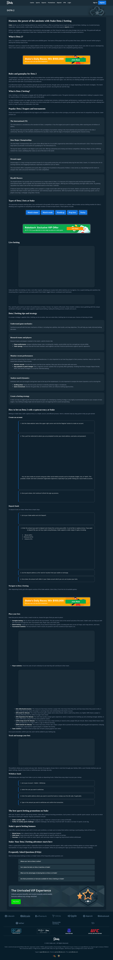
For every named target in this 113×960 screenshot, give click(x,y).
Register (102, 2)
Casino (32, 2)
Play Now (16, 901)
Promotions (51, 2)
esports (67, 27)
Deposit (59, 2)
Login (69, 2)
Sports (38, 2)
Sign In (95, 2)
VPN (64, 2)
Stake (10, 25)
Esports (44, 2)
